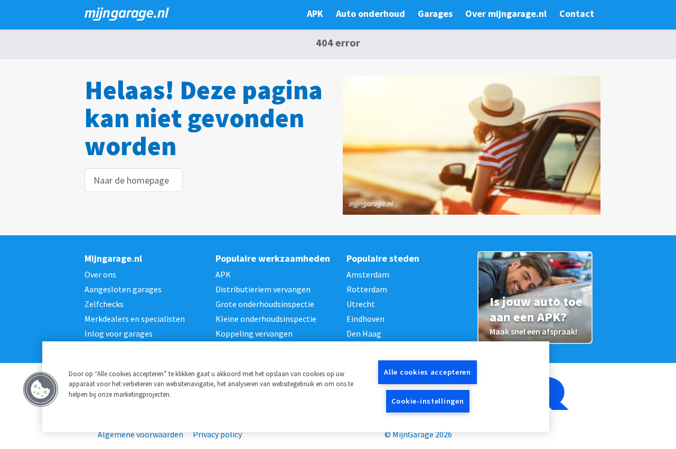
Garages (435, 13)
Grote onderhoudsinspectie (264, 304)
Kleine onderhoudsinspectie (265, 318)
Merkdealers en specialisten (134, 318)
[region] (295, 386)
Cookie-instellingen (427, 401)
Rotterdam (366, 289)
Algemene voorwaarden (140, 434)
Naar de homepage (131, 180)
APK (315, 13)
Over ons (100, 274)
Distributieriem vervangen (263, 289)
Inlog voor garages (118, 333)
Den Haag (363, 333)
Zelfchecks (104, 304)
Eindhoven (365, 318)
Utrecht (360, 304)
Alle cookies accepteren (427, 372)
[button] (41, 389)
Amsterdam (367, 274)
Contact (576, 13)
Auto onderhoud (370, 13)
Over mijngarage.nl (506, 13)
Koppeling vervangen (254, 333)
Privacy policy (217, 434)
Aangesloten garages (123, 289)
